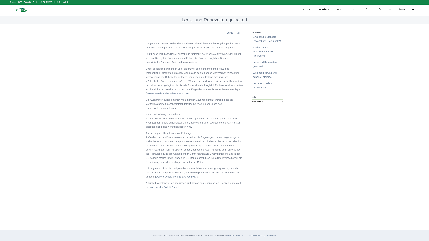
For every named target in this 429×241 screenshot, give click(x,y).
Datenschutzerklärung (256, 235)
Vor (238, 32)
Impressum (271, 235)
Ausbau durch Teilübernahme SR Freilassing (263, 51)
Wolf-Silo (230, 235)
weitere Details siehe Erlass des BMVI (167, 93)
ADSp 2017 (240, 235)
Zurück (230, 32)
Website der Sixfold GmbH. (164, 187)
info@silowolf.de (62, 2)
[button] (413, 9)
